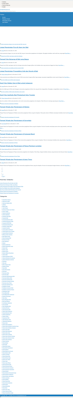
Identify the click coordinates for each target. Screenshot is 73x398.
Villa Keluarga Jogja (6, 319)
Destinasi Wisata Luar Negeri (8, 209)
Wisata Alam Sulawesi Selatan (8, 336)
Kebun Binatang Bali (6, 238)
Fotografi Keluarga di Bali (7, 221)
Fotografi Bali (5, 218)
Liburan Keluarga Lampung (8, 259)
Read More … (68, 53)
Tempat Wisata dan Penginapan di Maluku (14, 107)
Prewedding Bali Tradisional (8, 294)
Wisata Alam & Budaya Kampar (9, 327)
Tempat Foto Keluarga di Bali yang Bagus (14, 59)
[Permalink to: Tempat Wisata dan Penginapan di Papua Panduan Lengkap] (9, 142)
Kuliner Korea (5, 251)
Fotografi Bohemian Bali (7, 219)
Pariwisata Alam (5, 272)
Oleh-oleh (4, 263)
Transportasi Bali (5, 317)
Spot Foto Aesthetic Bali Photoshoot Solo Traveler (17, 95)
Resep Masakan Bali (6, 299)
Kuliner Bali (4, 248)
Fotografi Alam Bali (6, 216)
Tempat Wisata (5, 316)
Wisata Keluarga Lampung (7, 367)
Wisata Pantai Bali (6, 381)
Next (3, 176)
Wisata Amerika (5, 341)
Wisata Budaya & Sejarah (7, 351)
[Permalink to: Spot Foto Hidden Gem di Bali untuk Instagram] (10, 79)
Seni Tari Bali (5, 304)
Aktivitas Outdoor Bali (7, 203)
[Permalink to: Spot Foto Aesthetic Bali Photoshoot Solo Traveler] (12, 91)
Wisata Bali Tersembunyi (7, 347)
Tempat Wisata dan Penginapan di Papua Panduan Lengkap (20, 146)
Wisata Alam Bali (6, 329)
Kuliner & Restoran (6, 244)
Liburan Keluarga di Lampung (8, 258)
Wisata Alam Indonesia (7, 331)
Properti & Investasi (6, 296)
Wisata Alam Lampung (7, 334)
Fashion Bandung (6, 214)
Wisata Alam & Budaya (7, 324)
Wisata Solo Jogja (6, 389)
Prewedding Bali (5, 292)
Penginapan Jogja (6, 291)
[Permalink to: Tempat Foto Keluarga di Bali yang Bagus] (11, 56)
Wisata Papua (5, 384)
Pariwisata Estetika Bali (7, 279)
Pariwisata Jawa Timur (7, 283)
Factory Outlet (5, 211)
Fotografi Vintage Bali (7, 226)
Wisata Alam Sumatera (7, 339)
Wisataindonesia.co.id (5, 9)
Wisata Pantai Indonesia (7, 382)
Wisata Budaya (5, 349)
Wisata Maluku (5, 379)
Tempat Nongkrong (6, 314)
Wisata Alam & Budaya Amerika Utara (10, 326)
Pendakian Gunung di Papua (8, 289)
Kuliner (3, 243)
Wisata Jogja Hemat (6, 362)
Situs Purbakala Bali (6, 306)
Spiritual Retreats (5, 307)
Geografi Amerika (6, 228)
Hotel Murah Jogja (6, 236)
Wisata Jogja (5, 361)
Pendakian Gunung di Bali (7, 287)
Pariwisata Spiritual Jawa (7, 284)
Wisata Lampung (5, 377)
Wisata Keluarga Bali (6, 364)
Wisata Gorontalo (6, 354)
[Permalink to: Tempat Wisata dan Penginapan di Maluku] (9, 103)
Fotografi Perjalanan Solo (7, 224)
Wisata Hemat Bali (6, 356)
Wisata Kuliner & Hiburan (7, 374)
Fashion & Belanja (6, 213)
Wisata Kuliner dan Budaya (8, 376)
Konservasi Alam (5, 239)
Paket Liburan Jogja (6, 264)
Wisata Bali (4, 344)
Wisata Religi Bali (6, 386)
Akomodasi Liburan (6, 199)
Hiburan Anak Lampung (7, 234)
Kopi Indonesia (5, 241)
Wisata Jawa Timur (6, 359)
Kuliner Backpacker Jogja (7, 246)
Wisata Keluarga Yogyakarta (8, 369)
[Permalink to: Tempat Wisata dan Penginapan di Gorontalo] (9, 117)
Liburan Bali (5, 254)
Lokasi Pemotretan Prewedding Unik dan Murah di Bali (19, 71)
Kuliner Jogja (5, 249)
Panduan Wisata (5, 266)
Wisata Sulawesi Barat (7, 391)
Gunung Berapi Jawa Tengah (8, 231)
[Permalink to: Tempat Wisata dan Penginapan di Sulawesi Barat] (10, 130)
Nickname (4, 261)
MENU (2, 14)
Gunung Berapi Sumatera (7, 233)
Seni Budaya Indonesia (7, 302)
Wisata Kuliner (5, 371)
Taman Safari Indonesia (7, 311)
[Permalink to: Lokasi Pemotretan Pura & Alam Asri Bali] (13, 44)
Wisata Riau (4, 387)
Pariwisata (4, 271)
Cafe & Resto (5, 208)
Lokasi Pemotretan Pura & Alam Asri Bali (14, 47)
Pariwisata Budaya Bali (7, 277)
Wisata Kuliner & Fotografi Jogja (9, 372)
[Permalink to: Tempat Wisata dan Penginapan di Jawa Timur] (10, 156)
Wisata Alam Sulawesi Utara (8, 337)
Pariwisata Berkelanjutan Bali (8, 276)
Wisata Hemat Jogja (6, 357)
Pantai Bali (4, 267)
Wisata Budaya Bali (6, 352)
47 (2, 174)
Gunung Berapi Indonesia (7, 229)
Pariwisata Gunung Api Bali (8, 281)
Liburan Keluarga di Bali (7, 256)
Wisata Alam (5, 322)
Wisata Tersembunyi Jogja (7, 392)
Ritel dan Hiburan (6, 301)
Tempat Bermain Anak (7, 312)
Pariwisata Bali (5, 274)
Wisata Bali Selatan (6, 346)
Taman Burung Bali (6, 309)
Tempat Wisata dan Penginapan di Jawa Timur (16, 159)
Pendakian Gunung (6, 286)
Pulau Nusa (4, 297)
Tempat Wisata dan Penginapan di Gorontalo (15, 120)
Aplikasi (4, 204)
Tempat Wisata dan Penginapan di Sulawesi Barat (17, 134)
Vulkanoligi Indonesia (6, 321)
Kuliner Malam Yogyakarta (8, 253)
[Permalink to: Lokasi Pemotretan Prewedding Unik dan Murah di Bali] (12, 68)
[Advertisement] (34, 35)
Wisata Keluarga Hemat (7, 366)
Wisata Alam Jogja (6, 332)
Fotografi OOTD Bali (6, 223)
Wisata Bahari (5, 342)
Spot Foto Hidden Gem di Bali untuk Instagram (16, 83)
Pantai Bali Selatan (6, 269)
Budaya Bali (4, 206)
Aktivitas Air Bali (6, 201)
